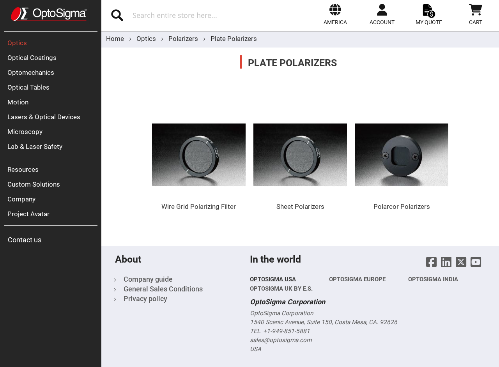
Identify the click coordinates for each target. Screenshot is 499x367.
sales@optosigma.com (280, 340)
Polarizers (184, 38)
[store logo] (49, 14)
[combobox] (182, 15)
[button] (335, 14)
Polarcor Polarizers (401, 206)
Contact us (24, 240)
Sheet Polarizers (300, 206)
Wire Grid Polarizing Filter (198, 206)
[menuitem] (52, 42)
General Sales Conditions (163, 289)
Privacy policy (145, 299)
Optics (146, 38)
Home (116, 38)
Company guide (148, 279)
